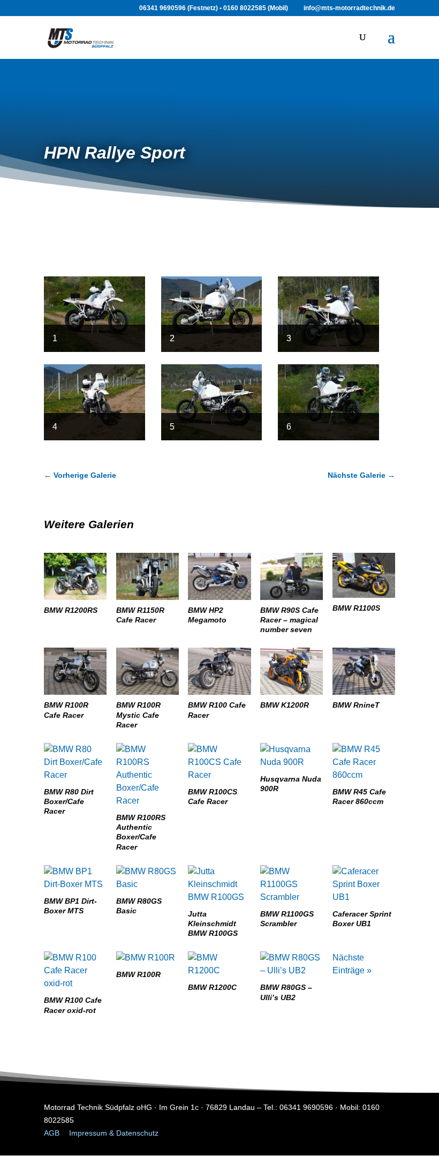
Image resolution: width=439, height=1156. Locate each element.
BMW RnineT (356, 705)
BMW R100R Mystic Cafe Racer (138, 715)
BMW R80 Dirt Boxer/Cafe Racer (69, 801)
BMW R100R (138, 974)
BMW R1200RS (70, 610)
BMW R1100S (356, 608)
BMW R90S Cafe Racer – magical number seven (289, 620)
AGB (51, 1133)
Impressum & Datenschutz (113, 1133)
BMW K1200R (284, 705)
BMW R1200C (212, 987)
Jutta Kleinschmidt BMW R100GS (213, 923)
